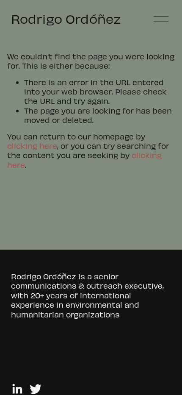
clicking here (32, 145)
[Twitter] (35, 389)
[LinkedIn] (17, 389)
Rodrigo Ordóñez (66, 18)
